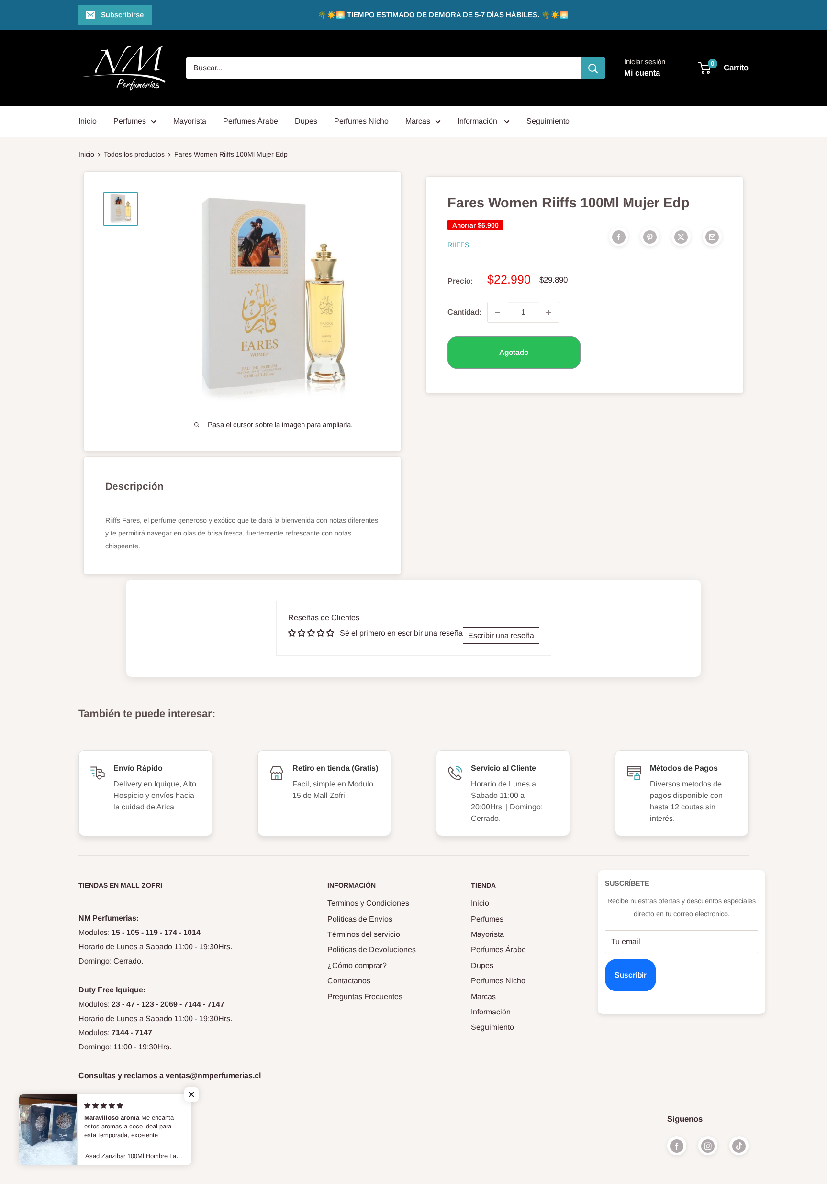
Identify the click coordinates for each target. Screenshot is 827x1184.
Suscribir (631, 975)
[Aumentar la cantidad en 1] (548, 312)
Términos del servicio (363, 934)
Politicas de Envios (359, 919)
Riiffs (458, 245)
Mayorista (189, 121)
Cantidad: (464, 312)
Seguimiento (548, 121)
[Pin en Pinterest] (650, 236)
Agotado (513, 352)
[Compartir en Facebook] (619, 236)
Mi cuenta (642, 73)
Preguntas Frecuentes (364, 996)
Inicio (87, 121)
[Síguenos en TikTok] (739, 1145)
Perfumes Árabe (250, 121)
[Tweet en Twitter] (681, 236)
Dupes (306, 121)
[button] (191, 1094)
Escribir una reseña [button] (501, 635)
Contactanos (348, 981)
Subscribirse (122, 15)
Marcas (417, 121)
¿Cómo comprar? (357, 965)
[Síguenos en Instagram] (708, 1145)
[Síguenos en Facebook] (676, 1145)
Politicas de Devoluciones (371, 949)
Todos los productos (134, 154)
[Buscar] (593, 68)
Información (478, 121)
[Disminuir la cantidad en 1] (498, 312)
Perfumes (129, 121)
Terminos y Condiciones (368, 903)
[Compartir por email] (712, 236)
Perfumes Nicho (361, 121)
